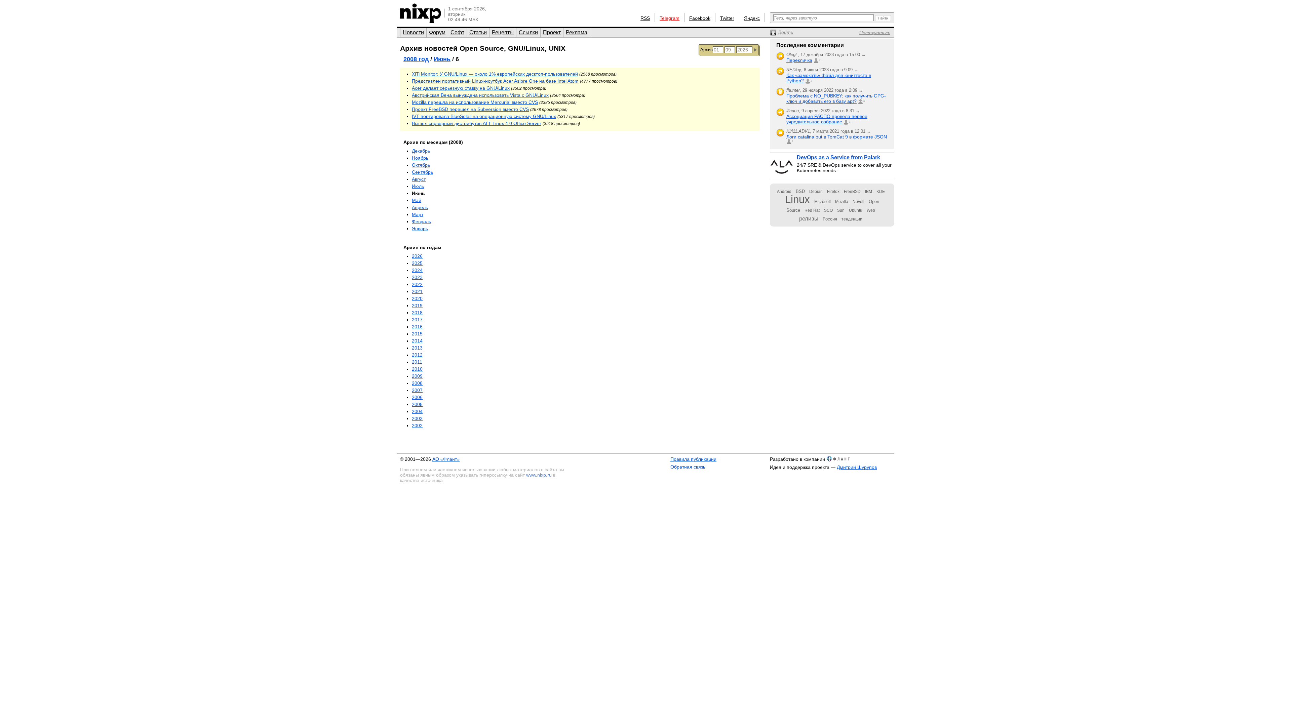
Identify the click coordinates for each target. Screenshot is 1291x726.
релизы (808, 218)
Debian (816, 192)
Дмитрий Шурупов (857, 467)
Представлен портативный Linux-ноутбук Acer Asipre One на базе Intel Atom (495, 81)
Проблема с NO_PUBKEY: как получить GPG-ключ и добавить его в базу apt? (836, 98)
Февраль (421, 221)
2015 (417, 333)
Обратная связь (687, 467)
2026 (417, 256)
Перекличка (799, 60)
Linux (797, 199)
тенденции (852, 219)
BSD (800, 191)
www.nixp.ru (539, 475)
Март (417, 214)
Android (784, 192)
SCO (828, 210)
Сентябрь (422, 172)
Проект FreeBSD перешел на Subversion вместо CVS (470, 109)
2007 (417, 390)
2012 (417, 355)
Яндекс (752, 18)
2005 (417, 404)
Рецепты (503, 32)
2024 (417, 270)
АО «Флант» (446, 459)
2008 (417, 383)
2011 (417, 362)
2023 (417, 277)
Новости (413, 32)
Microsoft (822, 202)
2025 (417, 263)
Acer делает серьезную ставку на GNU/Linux (461, 88)
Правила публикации (693, 459)
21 (820, 60)
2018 (417, 312)
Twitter (727, 18)
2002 (417, 425)
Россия (830, 218)
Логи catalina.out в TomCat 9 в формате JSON (836, 136)
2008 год (416, 59)
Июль (418, 186)
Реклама (576, 32)
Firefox (833, 192)
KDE (880, 192)
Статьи (478, 32)
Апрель (420, 207)
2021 (417, 291)
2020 (417, 298)
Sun (841, 210)
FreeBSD (852, 192)
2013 (417, 348)
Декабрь (421, 151)
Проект (552, 32)
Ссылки (528, 32)
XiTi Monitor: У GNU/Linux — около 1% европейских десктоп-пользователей (495, 74)
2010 (417, 369)
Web (871, 210)
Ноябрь (420, 158)
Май (416, 200)
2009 (417, 376)
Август (419, 179)
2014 (417, 341)
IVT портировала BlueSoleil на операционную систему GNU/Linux (484, 116)
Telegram (669, 18)
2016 (417, 326)
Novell (858, 202)
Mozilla (841, 202)
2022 (417, 284)
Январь (420, 228)
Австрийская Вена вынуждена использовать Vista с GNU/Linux (480, 95)
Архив (706, 49)
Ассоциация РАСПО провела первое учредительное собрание (826, 119)
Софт (457, 32)
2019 (417, 305)
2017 (417, 319)
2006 (417, 397)
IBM (868, 192)
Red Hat (812, 210)
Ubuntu (855, 210)
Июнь (442, 59)
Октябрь (421, 165)
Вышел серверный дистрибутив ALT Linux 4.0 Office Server (476, 123)
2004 (417, 411)
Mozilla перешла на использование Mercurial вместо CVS (475, 102)
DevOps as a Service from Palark (838, 157)
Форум (437, 32)
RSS (645, 18)
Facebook (699, 18)
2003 (417, 418)
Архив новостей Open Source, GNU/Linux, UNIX (482, 48)
